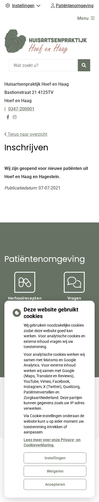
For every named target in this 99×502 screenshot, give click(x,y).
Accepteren (55, 484)
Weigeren (55, 471)
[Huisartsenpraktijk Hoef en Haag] (45, 41)
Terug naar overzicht (27, 134)
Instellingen (55, 458)
